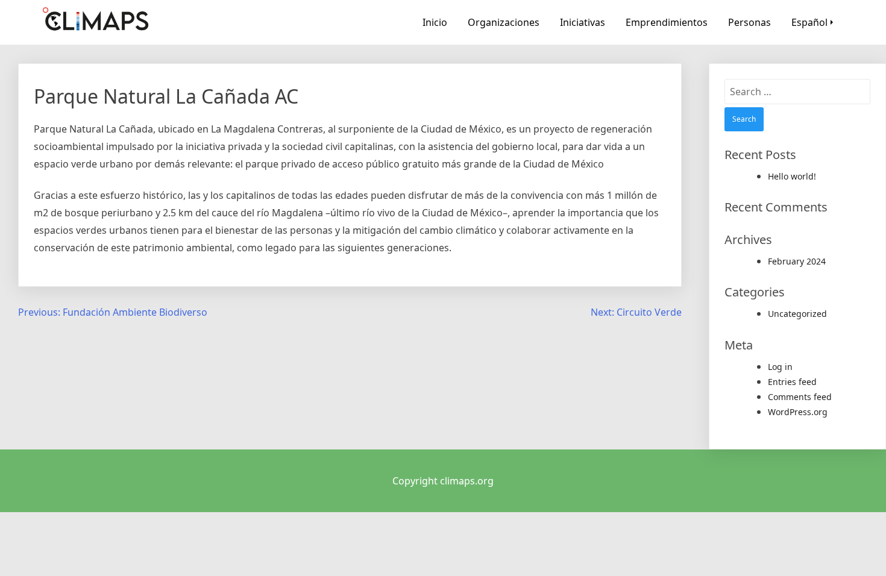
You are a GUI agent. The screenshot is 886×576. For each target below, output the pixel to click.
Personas (749, 22)
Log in (780, 366)
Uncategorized (797, 313)
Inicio (435, 22)
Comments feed (800, 396)
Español (809, 22)
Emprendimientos (667, 22)
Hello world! (792, 176)
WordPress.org (798, 412)
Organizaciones (503, 22)
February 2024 (797, 261)
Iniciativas (582, 22)
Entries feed (792, 381)
